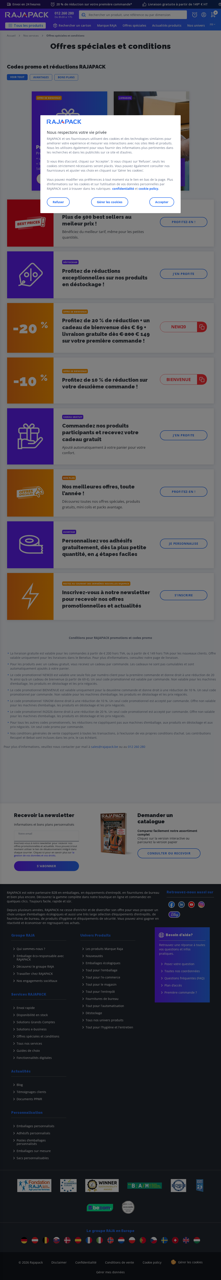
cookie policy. (149, 189)
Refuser (58, 202)
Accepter (161, 202)
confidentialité (123, 189)
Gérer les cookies (109, 202)
